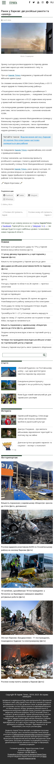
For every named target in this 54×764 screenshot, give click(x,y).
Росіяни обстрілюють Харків (12, 213)
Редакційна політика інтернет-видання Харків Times (27, 754)
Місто (10, 204)
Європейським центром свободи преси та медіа (30, 736)
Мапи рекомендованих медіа (32, 757)
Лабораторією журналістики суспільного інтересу (31, 734)
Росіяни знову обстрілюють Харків (40, 213)
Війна (5, 204)
